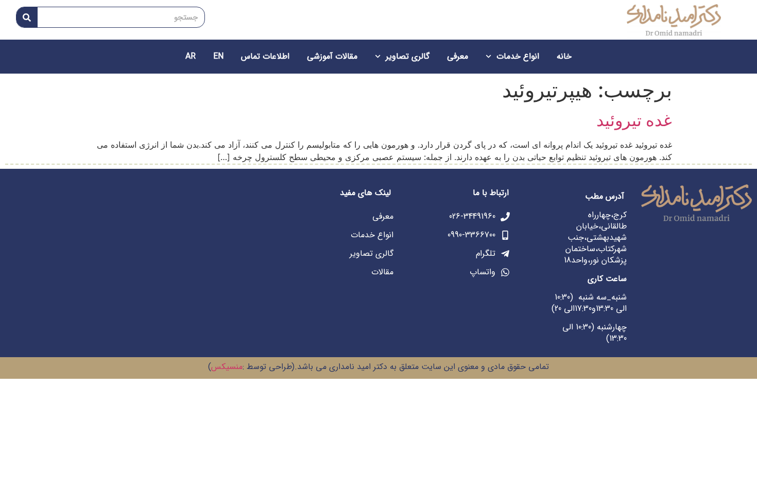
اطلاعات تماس (265, 56)
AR (190, 56)
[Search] (27, 17)
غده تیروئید (634, 120)
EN (218, 56)
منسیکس (227, 366)
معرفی (457, 56)
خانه (564, 56)
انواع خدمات (517, 56)
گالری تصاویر (407, 56)
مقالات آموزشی (332, 56)
